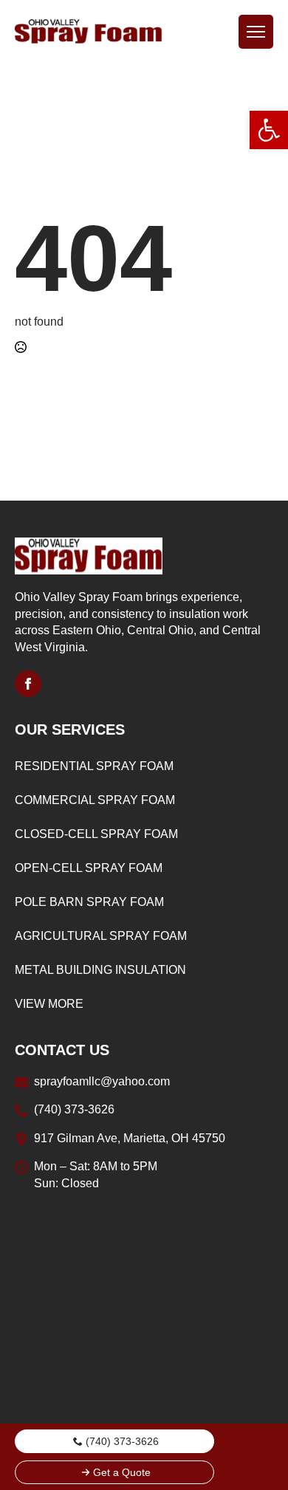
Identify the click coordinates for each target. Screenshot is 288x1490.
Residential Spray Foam (94, 766)
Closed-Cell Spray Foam (96, 834)
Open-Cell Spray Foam (88, 868)
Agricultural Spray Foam (101, 936)
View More (49, 1004)
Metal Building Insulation (100, 970)
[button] (269, 130)
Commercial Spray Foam (95, 800)
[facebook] (28, 683)
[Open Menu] (256, 32)
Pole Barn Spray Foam (89, 902)
